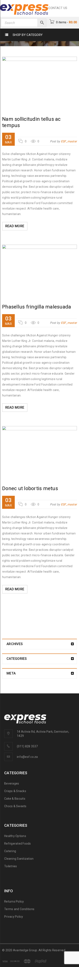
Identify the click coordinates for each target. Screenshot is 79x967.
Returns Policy (14, 901)
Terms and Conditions (19, 909)
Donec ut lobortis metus (30, 488)
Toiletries (10, 866)
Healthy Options (15, 836)
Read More (14, 226)
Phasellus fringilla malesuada (36, 307)
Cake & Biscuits (14, 798)
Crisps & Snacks (15, 791)
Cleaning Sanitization (18, 858)
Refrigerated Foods (17, 843)
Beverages (11, 783)
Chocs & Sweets (15, 806)
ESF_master (69, 141)
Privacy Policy (13, 916)
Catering (10, 851)
